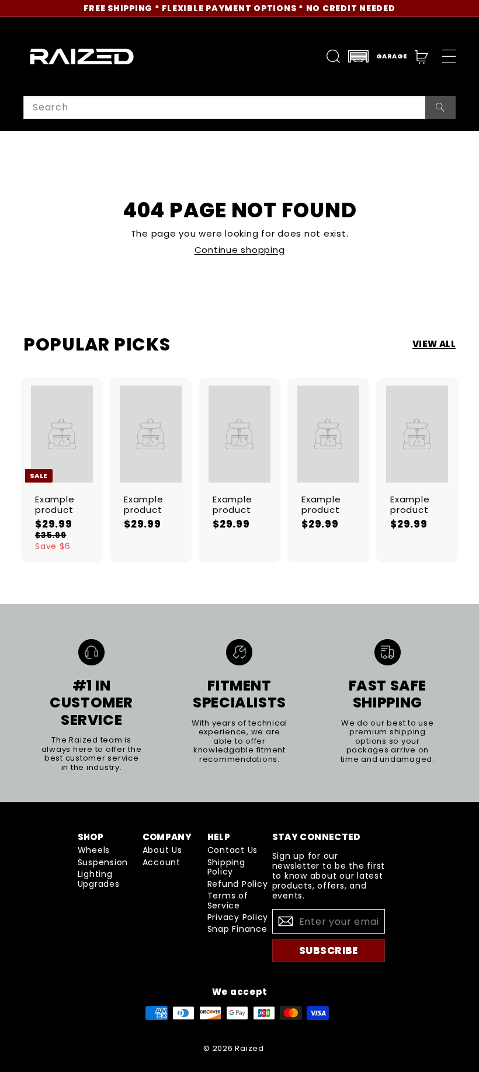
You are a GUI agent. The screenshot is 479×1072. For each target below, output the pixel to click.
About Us (162, 850)
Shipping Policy (226, 867)
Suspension (103, 862)
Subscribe (328, 950)
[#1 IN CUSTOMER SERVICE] (91, 652)
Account (162, 862)
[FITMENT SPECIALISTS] (239, 652)
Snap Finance (237, 929)
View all (434, 344)
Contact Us (232, 850)
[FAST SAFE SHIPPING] (387, 652)
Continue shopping (240, 250)
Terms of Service (227, 900)
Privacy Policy (238, 917)
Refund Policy (237, 884)
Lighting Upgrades (99, 879)
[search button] (440, 107)
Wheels (94, 850)
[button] (377, 56)
